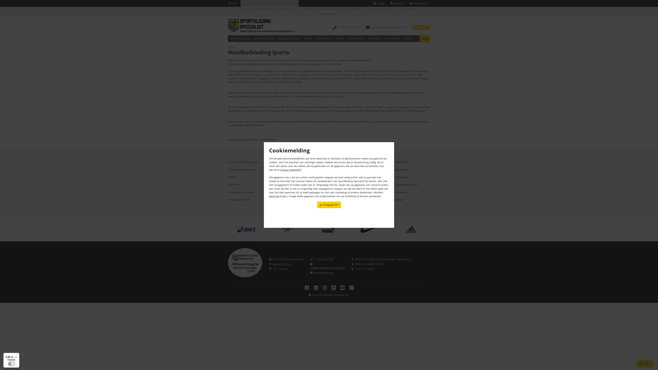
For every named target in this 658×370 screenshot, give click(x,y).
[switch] (11, 364)
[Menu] (17, 355)
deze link (274, 196)
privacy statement (290, 169)
